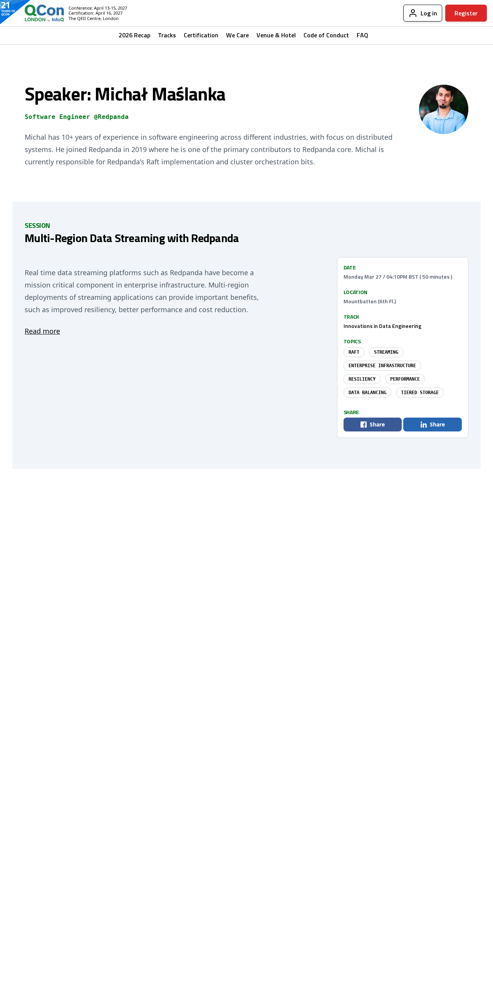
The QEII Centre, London (94, 18)
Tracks (167, 35)
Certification (201, 35)
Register (466, 13)
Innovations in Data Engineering (382, 326)
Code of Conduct (326, 35)
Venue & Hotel (276, 35)
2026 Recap (134, 35)
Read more (42, 331)
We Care (237, 35)
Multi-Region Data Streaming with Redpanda (132, 238)
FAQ (362, 35)
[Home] (38, 13)
